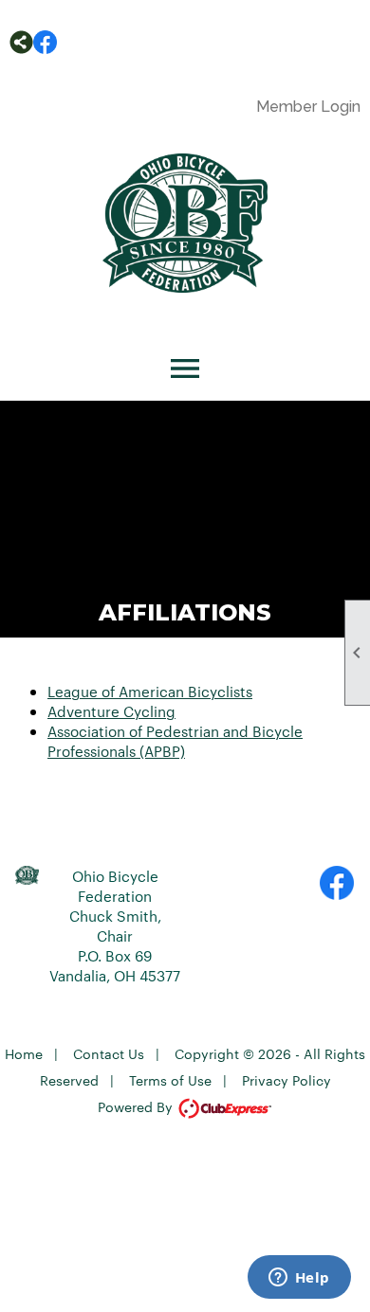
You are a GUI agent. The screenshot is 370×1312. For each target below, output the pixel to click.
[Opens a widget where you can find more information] (299, 1279)
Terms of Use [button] (170, 1079)
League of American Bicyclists (149, 691)
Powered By (137, 1106)
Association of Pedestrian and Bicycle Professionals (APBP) (175, 741)
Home (24, 1053)
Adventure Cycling (111, 711)
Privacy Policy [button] (286, 1079)
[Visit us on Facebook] (45, 42)
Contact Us (108, 1053)
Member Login (308, 107)
